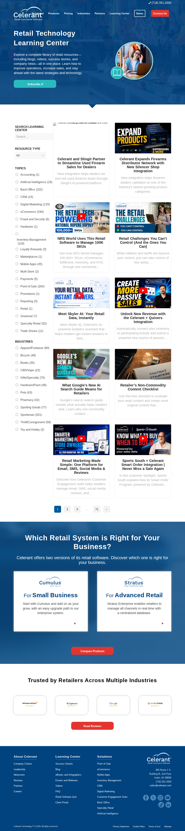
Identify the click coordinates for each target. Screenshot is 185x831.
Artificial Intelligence (36, 182)
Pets (26, 392)
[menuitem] (159, 3)
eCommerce (32, 211)
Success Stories (64, 763)
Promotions (29, 293)
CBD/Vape (30, 370)
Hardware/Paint (33, 385)
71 (96, 509)
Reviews (18, 780)
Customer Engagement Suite (112, 797)
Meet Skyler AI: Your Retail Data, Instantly (81, 316)
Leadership (19, 769)
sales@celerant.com (160, 785)
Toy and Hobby (32, 429)
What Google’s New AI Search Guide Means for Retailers (81, 389)
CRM (26, 196)
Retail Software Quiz (66, 797)
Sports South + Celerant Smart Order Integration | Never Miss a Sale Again (143, 465)
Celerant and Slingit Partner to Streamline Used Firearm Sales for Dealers (81, 163)
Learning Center (67, 756)
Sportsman (31, 414)
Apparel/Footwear (34, 347)
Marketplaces (31, 256)
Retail (26, 308)
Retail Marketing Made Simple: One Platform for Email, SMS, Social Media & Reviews (81, 467)
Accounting (29, 174)
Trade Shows (31, 330)
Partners (18, 785)
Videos (59, 785)
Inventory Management (31, 241)
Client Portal (61, 802)
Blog (57, 769)
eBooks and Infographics (68, 774)
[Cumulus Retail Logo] (50, 582)
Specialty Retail (33, 323)
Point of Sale (32, 286)
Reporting (28, 301)
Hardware (28, 226)
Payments (29, 279)
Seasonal (28, 316)
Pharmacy (29, 399)
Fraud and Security (34, 219)
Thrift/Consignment (35, 422)
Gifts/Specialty (32, 377)
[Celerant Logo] (29, 13)
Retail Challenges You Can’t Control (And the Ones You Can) (143, 242)
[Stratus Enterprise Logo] (134, 582)
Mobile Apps (31, 264)
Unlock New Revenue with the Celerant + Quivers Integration (143, 318)
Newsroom (19, 774)
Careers (18, 791)
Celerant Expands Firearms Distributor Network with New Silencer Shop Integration (143, 165)
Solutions (104, 756)
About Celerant (25, 756)
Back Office (31, 189)
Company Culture (23, 763)
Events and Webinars (66, 780)
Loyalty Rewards (33, 249)
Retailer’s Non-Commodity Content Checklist (143, 387)
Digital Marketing (35, 204)
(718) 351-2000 (161, 2)
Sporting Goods (33, 407)
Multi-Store (29, 271)
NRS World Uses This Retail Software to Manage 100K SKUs (81, 242)
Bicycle (28, 355)
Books (27, 362)
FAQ (57, 791)
